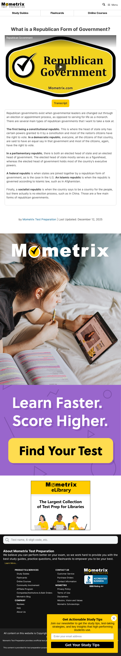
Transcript (60, 103)
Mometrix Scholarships (68, 604)
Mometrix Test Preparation (39, 219)
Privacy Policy (64, 589)
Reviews (20, 604)
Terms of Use (63, 593)
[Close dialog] (114, 618)
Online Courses (97, 13)
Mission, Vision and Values (70, 600)
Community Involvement (28, 585)
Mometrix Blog (24, 596)
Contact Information (66, 581)
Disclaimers (62, 596)
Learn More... (11, 563)
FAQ (19, 608)
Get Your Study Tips (82, 645)
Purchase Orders (65, 578)
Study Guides (20, 13)
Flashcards (57, 13)
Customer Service (65, 574)
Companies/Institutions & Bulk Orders (34, 593)
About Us (21, 612)
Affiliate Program (25, 589)
